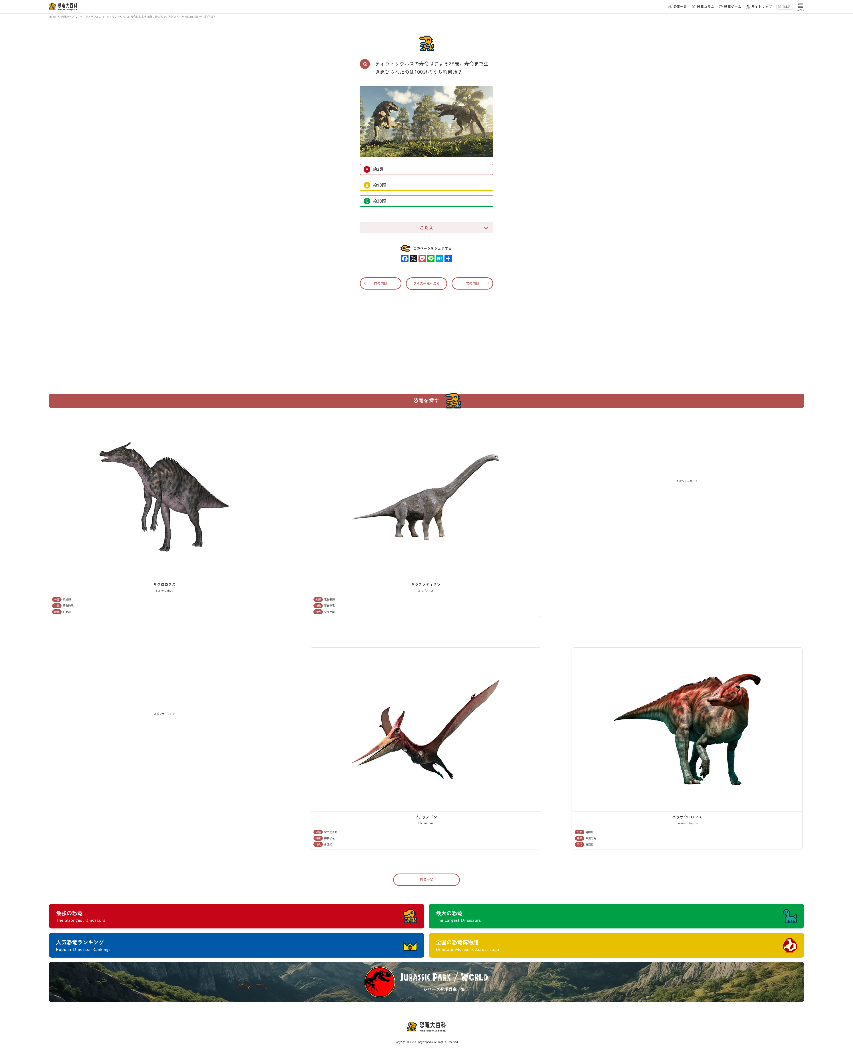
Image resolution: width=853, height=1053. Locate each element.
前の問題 (380, 283)
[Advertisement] (426, 339)
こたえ (427, 227)
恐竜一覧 (426, 879)
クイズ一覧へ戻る (426, 283)
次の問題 (472, 283)
